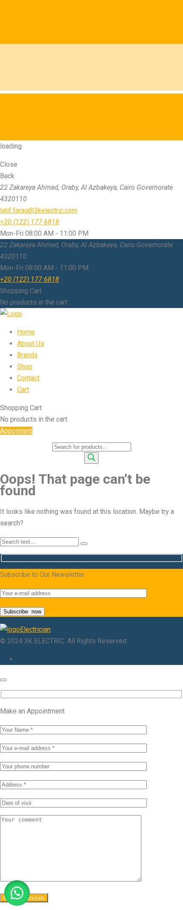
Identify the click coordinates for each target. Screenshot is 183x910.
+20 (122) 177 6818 (29, 222)
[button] (17, 893)
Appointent (16, 431)
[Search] (91, 458)
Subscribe (22, 611)
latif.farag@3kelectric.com (38, 210)
